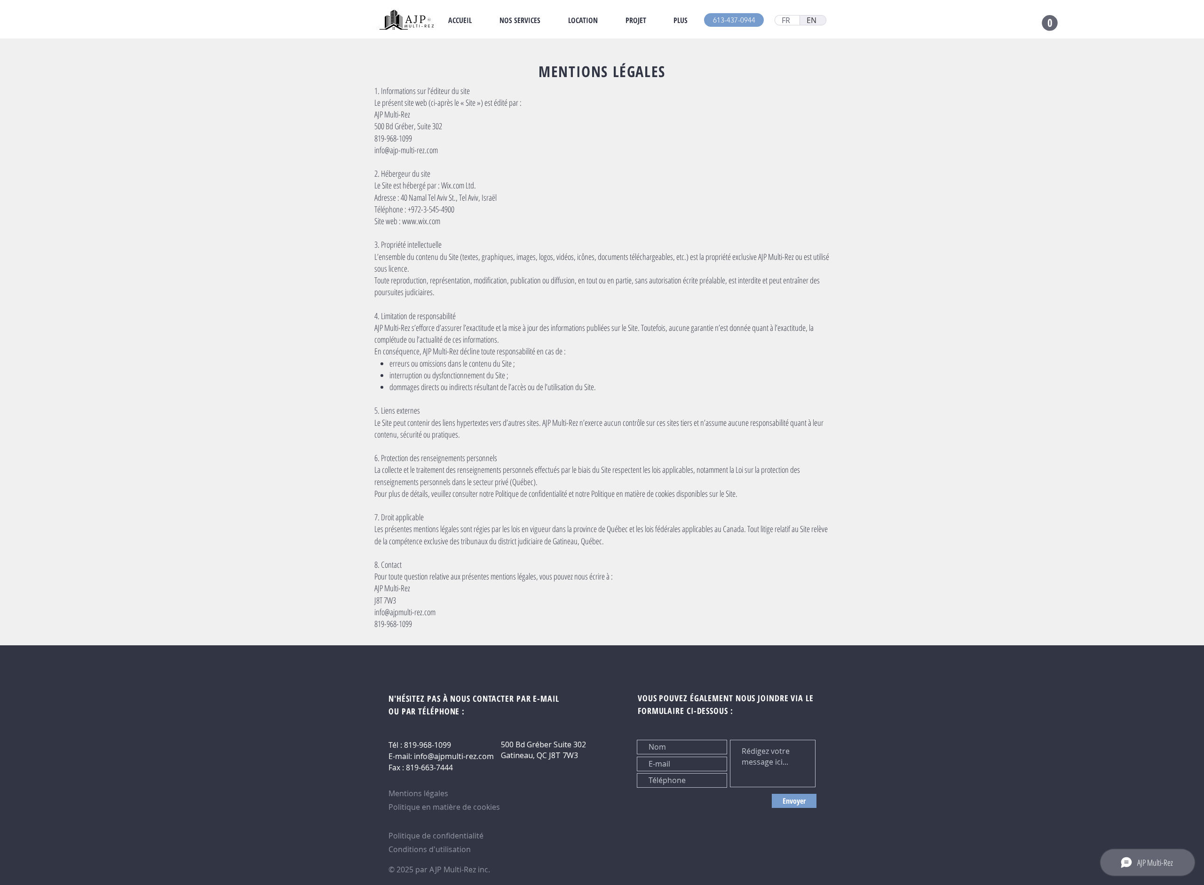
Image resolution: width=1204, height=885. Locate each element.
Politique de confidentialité (435, 835)
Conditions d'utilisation (429, 849)
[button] (1050, 23)
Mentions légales (418, 793)
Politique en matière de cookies (445, 807)
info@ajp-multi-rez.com (406, 150)
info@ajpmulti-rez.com (454, 756)
